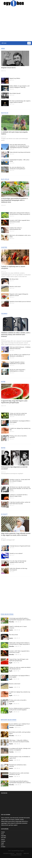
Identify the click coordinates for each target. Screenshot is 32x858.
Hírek (2, 834)
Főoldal (4, 43)
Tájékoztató (26, 853)
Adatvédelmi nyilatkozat (8, 853)
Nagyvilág (3, 835)
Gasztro (3, 839)
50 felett (3, 846)
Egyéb (2, 843)
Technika (3, 841)
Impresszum (19, 853)
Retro (2, 845)
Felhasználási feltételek (16, 855)
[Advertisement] (16, 24)
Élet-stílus (3, 837)
